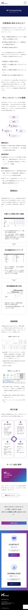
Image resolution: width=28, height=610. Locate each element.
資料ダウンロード (14, 583)
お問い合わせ (14, 523)
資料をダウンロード (10, 495)
